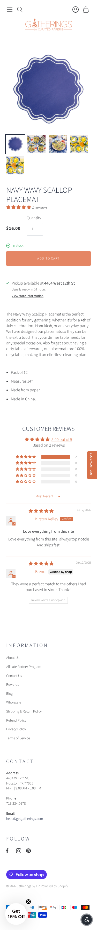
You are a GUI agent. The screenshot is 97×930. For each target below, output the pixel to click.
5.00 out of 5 (61, 439)
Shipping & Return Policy (24, 711)
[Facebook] (7, 852)
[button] (19, 207)
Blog (9, 693)
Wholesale (13, 702)
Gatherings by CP (28, 886)
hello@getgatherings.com (24, 818)
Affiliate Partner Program (23, 666)
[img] (41, 511)
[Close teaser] (28, 901)
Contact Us (14, 675)
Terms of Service (18, 738)
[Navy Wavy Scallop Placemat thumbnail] (15, 144)
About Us (12, 657)
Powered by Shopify (54, 886)
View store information (27, 296)
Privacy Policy (16, 729)
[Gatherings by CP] (48, 25)
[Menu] (9, 9)
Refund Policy (16, 720)
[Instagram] (18, 852)
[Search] (20, 9)
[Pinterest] (28, 852)
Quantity (34, 218)
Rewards (12, 684)
